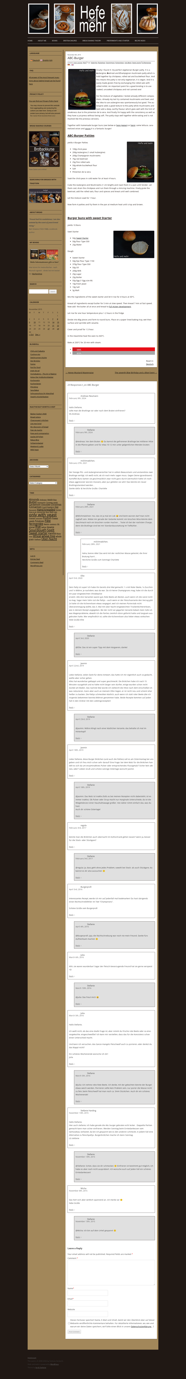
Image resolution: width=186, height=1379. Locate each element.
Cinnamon (35, 507)
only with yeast (43, 514)
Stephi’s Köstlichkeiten (39, 396)
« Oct (31, 334)
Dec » (37, 334)
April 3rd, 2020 (75, 578)
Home (30, 41)
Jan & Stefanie (41, 1367)
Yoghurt (37, 539)
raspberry (53, 524)
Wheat (37, 536)
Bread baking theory (92, 41)
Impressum (32, 1358)
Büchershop (37, 274)
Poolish (47, 518)
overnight (39, 518)
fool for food (35, 367)
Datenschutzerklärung (141, 1326)
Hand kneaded (46, 509)
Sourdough (37, 530)
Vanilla (52, 533)
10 (35, 322)
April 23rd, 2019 (83, 719)
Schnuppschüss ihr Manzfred (42, 393)
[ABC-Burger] (69, 65)
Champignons (110, 63)
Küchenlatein (35, 383)
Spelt (50, 530)
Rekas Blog (34, 440)
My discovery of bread (39, 427)
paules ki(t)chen (36, 436)
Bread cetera (35, 417)
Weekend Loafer (37, 446)
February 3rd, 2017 (77, 828)
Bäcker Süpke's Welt (38, 414)
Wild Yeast (34, 449)
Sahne (43, 527)
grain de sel (34, 370)
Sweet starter (136, 63)
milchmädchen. (88, 460)
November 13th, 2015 (79, 1113)
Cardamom (35, 504)
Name (71, 1288)
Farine (32, 364)
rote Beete (128, 63)
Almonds (34, 499)
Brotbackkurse (70, 41)
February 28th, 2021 (85, 506)
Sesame (50, 527)
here (133, 125)
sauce (88, 128)
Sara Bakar (34, 390)
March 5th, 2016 (76, 1015)
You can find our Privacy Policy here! (43, 101)
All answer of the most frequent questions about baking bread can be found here (44, 80)
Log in (32, 556)
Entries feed (35, 559)
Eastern (50, 507)
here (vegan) (122, 125)
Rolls (84, 63)
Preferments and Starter (118, 41)
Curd (44, 507)
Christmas (56, 504)
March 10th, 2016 (83, 988)
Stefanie (91, 856)
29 (58, 329)
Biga (55, 500)
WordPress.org (36, 565)
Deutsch (150, 364)
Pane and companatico (39, 433)
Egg (56, 506)
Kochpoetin (35, 380)
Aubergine (94, 63)
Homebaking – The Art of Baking (43, 374)
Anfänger (43, 500)
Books (54, 41)
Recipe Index (140, 41)
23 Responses (146, 63)
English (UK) (47, 60)
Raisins (46, 524)
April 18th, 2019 (76, 750)
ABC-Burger (76, 58)
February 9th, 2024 (77, 398)
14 (53, 322)
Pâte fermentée (40, 522)
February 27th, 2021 (78, 463)
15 (58, 322)
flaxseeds (32, 510)
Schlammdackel (36, 443)
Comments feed (36, 562)
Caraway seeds (52, 502)
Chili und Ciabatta (37, 351)
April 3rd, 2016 (75, 889)
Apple (50, 499)
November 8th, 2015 (78, 1190)
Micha (83, 1188)
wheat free (48, 536)
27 (49, 329)
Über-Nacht (49, 539)
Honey (58, 510)
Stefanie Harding (88, 1110)
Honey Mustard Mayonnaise (79, 372)
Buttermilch (41, 502)
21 (53, 325)
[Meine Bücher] (44, 264)
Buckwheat (101, 63)
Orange (32, 518)
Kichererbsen (119, 63)
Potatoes (39, 520)
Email (71, 1299)
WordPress (54, 1364)
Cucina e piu (35, 354)
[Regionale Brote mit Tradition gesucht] (45, 202)
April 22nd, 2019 (76, 665)
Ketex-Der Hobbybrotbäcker (41, 377)
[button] (76, 349)
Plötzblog (34, 387)
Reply (71, 420)
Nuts (52, 512)
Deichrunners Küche (38, 357)
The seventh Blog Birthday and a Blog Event (136, 372)
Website (71, 1309)
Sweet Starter (82, 238)
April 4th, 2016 (82, 926)
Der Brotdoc (35, 361)
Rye (38, 526)
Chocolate (45, 504)
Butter (33, 502)
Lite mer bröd (35, 423)
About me (42, 41)
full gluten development (120, 306)
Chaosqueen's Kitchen (39, 420)
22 (58, 325)
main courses (78, 63)
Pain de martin (36, 430)
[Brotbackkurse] (44, 166)
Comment (73, 1258)
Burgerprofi (86, 886)
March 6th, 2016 (76, 957)
